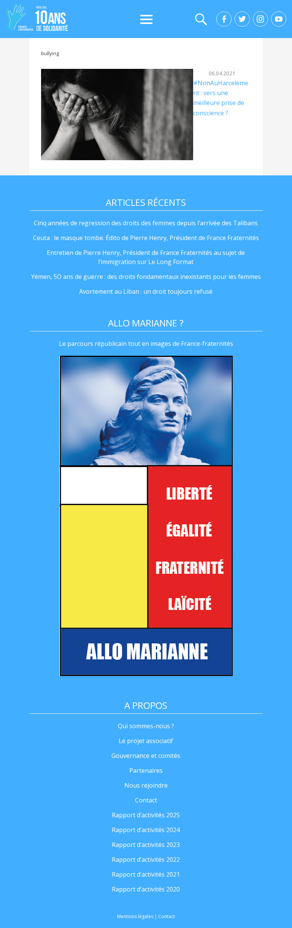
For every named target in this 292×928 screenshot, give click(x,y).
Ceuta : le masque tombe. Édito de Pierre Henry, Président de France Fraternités (146, 238)
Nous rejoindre (146, 785)
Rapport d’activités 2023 (146, 844)
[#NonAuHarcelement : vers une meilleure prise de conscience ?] (117, 114)
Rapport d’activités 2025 (146, 815)
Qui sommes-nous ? (146, 726)
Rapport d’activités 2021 (146, 874)
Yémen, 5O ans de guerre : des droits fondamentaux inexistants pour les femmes (146, 276)
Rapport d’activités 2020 (146, 889)
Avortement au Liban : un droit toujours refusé (146, 291)
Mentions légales (135, 916)
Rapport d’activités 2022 (146, 859)
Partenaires (146, 770)
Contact (146, 800)
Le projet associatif (146, 741)
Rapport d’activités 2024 (146, 830)
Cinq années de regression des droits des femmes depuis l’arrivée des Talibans (146, 223)
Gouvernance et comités (145, 755)
